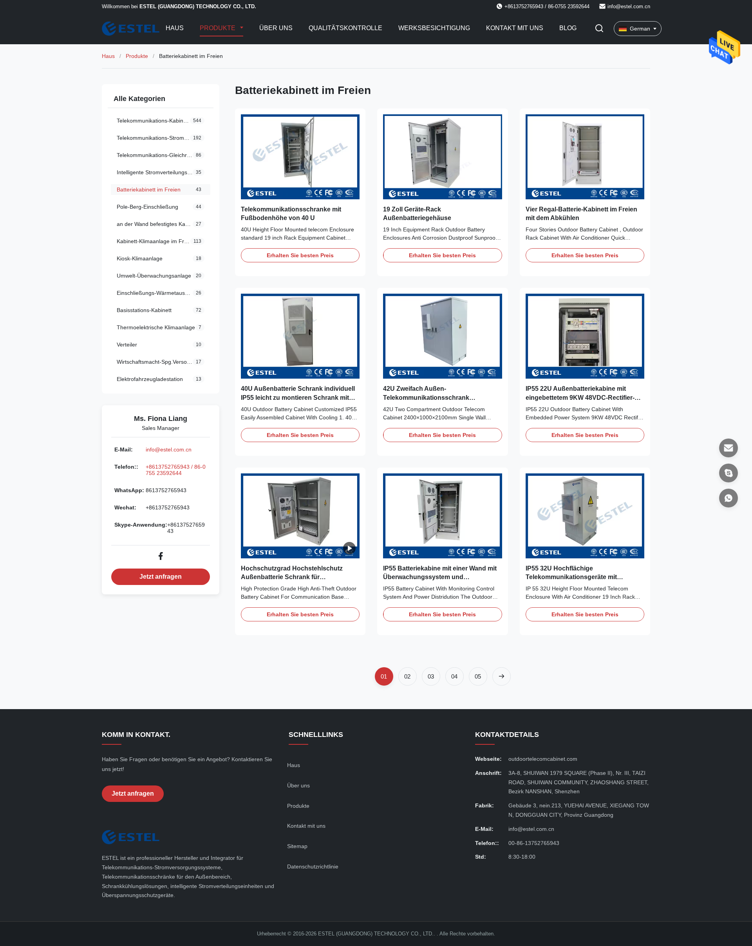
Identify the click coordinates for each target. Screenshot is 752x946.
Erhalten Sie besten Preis (300, 255)
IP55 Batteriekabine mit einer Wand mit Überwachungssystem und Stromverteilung (440, 577)
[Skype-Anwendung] (728, 473)
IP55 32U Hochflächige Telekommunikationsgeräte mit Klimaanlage (571, 577)
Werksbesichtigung (434, 28)
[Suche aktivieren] (599, 29)
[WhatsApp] (728, 498)
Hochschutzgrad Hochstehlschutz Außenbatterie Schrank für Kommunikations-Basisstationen (292, 577)
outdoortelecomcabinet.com (542, 759)
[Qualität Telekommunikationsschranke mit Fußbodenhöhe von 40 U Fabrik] (300, 156)
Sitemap (297, 846)
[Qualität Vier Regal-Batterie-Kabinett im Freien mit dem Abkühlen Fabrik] (585, 156)
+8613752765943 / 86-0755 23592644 (176, 470)
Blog (568, 28)
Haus (175, 28)
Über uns (276, 28)
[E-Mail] (728, 448)
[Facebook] (160, 556)
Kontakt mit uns (514, 28)
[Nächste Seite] (501, 676)
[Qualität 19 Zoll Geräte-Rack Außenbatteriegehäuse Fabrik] (442, 156)
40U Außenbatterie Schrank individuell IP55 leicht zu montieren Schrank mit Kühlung (298, 397)
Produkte (218, 28)
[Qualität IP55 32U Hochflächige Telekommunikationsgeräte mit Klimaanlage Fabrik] (585, 515)
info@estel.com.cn (628, 6)
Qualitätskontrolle (345, 28)
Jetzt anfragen (160, 576)
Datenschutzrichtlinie (312, 866)
